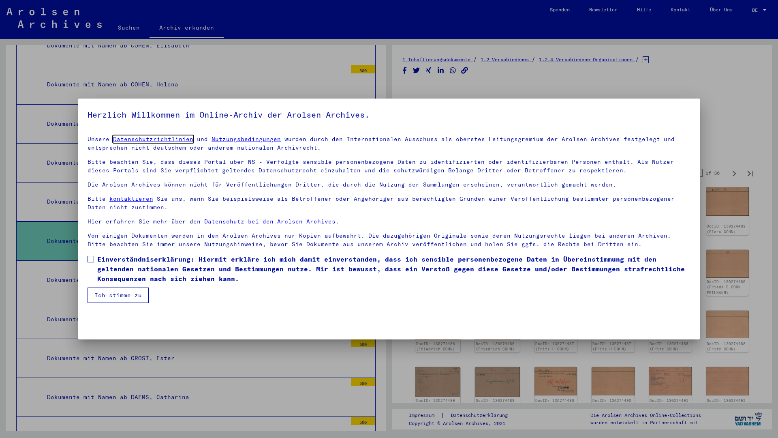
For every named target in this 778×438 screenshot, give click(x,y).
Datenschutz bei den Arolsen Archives (270, 221)
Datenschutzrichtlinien (153, 139)
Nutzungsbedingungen (246, 139)
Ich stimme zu (118, 295)
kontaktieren (131, 198)
